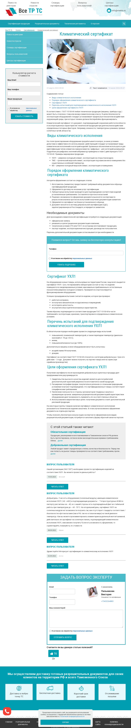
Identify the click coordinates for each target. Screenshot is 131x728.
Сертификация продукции (19, 23)
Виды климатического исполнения (66, 97)
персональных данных (82, 258)
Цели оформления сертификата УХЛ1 (67, 107)
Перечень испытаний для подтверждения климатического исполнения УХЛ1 (84, 105)
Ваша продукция (15, 99)
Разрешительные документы (47, 23)
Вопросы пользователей (84, 4)
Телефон (52, 249)
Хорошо (65, 722)
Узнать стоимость (24, 116)
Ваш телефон (13, 89)
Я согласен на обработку (71, 258)
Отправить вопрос (63, 637)
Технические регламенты (75, 23)
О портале (95, 23)
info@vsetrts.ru (119, 10)
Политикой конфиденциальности (72, 716)
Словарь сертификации (57, 4)
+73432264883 (107, 601)
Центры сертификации (111, 4)
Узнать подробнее (66, 264)
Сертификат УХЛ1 (59, 102)
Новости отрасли (34, 4)
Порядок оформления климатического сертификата (74, 100)
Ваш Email (12, 80)
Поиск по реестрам (12, 4)
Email (51, 587)
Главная (8, 722)
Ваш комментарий (57, 608)
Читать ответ (57, 486)
